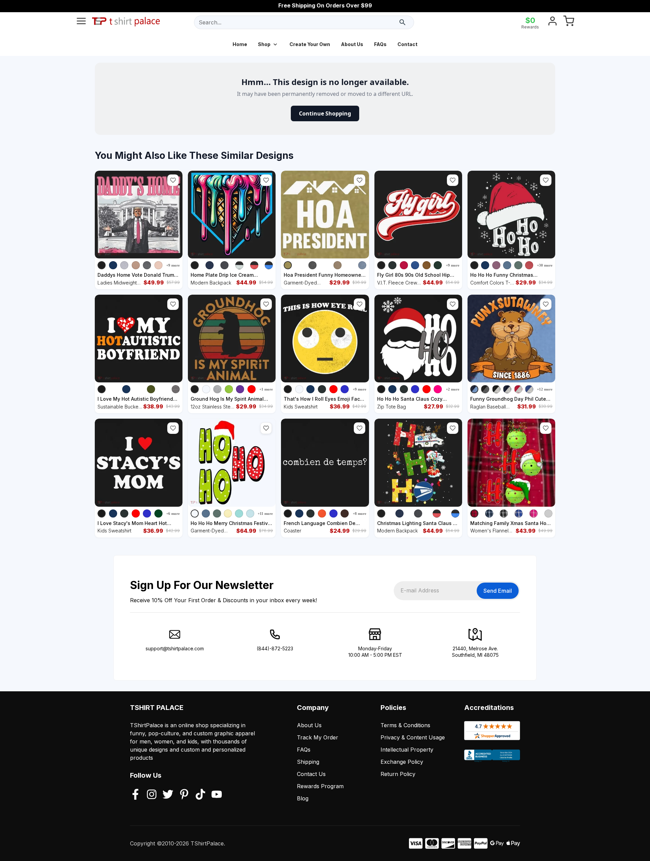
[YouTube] (216, 795)
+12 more (544, 389)
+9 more (173, 265)
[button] (173, 180)
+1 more (266, 389)
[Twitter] (167, 795)
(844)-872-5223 (275, 648)
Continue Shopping (325, 113)
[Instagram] (151, 795)
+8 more (359, 513)
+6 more (173, 513)
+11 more (265, 513)
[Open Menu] (81, 22)
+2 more (452, 389)
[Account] (552, 22)
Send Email (497, 590)
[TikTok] (200, 795)
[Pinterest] (184, 795)
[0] (569, 22)
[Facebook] (135, 795)
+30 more (544, 265)
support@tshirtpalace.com (175, 648)
